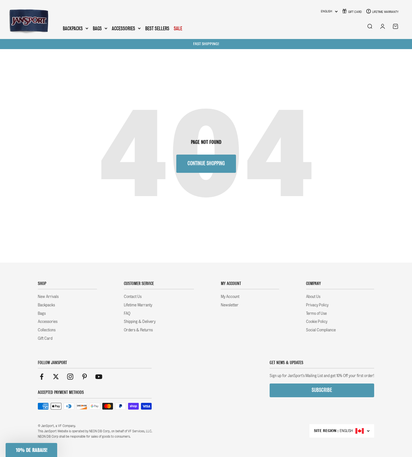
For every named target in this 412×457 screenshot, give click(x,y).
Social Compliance (321, 330)
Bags (97, 28)
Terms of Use (316, 313)
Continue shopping (206, 163)
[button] (31, 450)
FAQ (127, 313)
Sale (178, 28)
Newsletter (230, 305)
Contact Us (133, 296)
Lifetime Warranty (385, 12)
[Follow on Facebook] (41, 376)
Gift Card (355, 12)
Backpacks (73, 28)
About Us (313, 296)
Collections (46, 330)
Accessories (123, 28)
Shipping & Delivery (140, 321)
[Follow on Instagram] (70, 376)
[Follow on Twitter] (56, 376)
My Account (230, 296)
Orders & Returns (138, 330)
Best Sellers (157, 28)
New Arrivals (48, 296)
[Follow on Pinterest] (84, 376)
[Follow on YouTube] (99, 376)
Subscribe (322, 390)
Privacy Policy (317, 305)
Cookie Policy (316, 321)
